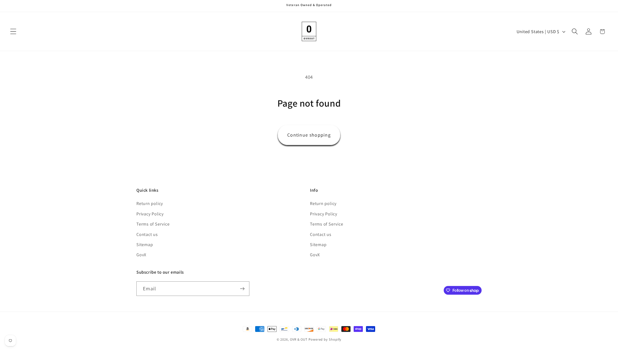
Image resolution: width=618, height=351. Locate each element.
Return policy (149, 203)
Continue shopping (309, 135)
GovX (141, 254)
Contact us (147, 234)
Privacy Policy (150, 214)
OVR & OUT (299, 339)
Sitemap (144, 244)
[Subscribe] (242, 288)
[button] (13, 31)
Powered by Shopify (325, 339)
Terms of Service (152, 224)
